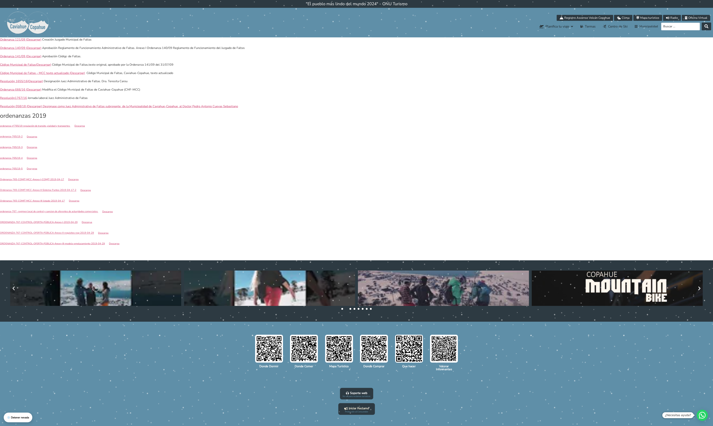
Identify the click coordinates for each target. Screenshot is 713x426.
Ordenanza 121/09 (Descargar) (20, 40)
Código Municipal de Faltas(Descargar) (25, 65)
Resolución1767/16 (13, 98)
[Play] (95, 288)
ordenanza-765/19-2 (11, 136)
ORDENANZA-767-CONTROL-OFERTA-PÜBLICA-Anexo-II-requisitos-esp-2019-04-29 (47, 233)
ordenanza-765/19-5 (11, 168)
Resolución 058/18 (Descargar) (21, 106)
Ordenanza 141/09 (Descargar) (20, 56)
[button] (646, 26)
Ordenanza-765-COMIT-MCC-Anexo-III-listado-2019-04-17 (32, 200)
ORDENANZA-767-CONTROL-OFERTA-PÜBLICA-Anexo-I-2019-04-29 (39, 222)
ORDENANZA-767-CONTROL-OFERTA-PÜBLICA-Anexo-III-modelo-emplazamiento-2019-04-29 (52, 243)
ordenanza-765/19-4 (11, 158)
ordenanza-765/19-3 (11, 147)
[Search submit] (706, 26)
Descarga (79, 126)
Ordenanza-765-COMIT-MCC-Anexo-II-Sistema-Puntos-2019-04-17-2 (38, 190)
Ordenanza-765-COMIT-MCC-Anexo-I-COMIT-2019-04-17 (32, 179)
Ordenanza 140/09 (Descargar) (20, 48)
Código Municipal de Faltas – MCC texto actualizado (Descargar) (42, 73)
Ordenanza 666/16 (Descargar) (20, 90)
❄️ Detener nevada (18, 417)
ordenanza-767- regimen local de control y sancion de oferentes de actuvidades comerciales (49, 211)
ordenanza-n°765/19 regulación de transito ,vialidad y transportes (35, 126)
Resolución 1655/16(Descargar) (21, 81)
